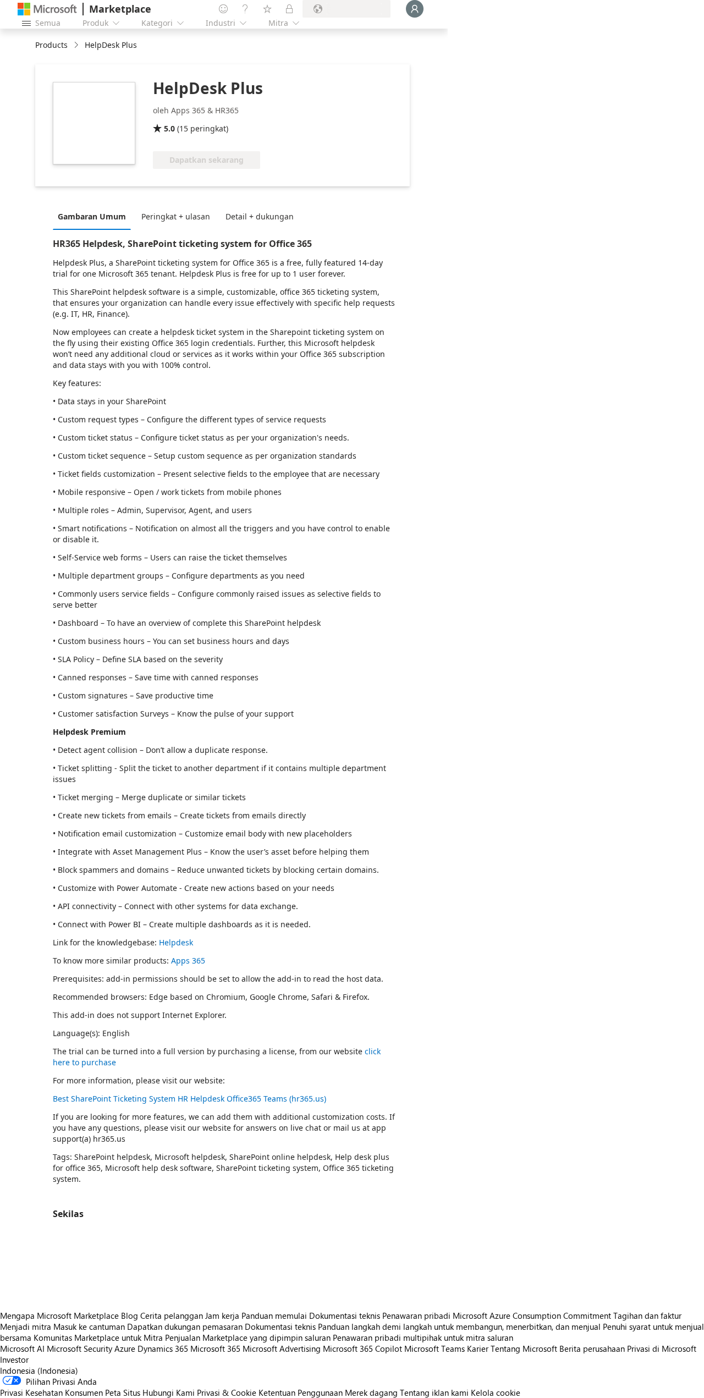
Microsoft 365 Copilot (362, 1348)
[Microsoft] (47, 9)
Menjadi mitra (25, 1326)
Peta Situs (122, 1392)
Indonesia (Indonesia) (39, 1370)
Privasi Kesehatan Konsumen (51, 1392)
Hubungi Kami (168, 1392)
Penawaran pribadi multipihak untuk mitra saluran (423, 1337)
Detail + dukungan (260, 216)
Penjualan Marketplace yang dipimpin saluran (248, 1337)
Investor (14, 1359)
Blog (129, 1315)
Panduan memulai (274, 1315)
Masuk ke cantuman (89, 1326)
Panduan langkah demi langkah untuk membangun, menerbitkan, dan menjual (459, 1326)
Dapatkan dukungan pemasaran (185, 1326)
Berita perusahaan (592, 1348)
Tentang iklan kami (434, 1392)
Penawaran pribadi (416, 1315)
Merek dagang (371, 1392)
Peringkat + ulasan (175, 216)
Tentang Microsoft (524, 1348)
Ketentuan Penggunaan (300, 1392)
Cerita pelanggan (171, 1315)
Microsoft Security (79, 1348)
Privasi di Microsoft (661, 1348)
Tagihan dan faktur (647, 1315)
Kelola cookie (495, 1392)
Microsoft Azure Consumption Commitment (533, 1315)
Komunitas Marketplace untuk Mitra (98, 1337)
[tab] (94, 216)
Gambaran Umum (92, 216)
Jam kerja (222, 1315)
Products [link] (51, 45)
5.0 (169, 128)
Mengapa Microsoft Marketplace (59, 1315)
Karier (477, 1348)
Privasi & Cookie (226, 1392)
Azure (124, 1348)
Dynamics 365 (163, 1348)
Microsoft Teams (434, 1348)
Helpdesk (176, 942)
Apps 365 (188, 960)
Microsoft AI (22, 1348)
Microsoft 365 (215, 1348)
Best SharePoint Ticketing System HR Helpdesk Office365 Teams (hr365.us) (189, 1098)
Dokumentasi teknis (344, 1315)
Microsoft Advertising (282, 1348)
